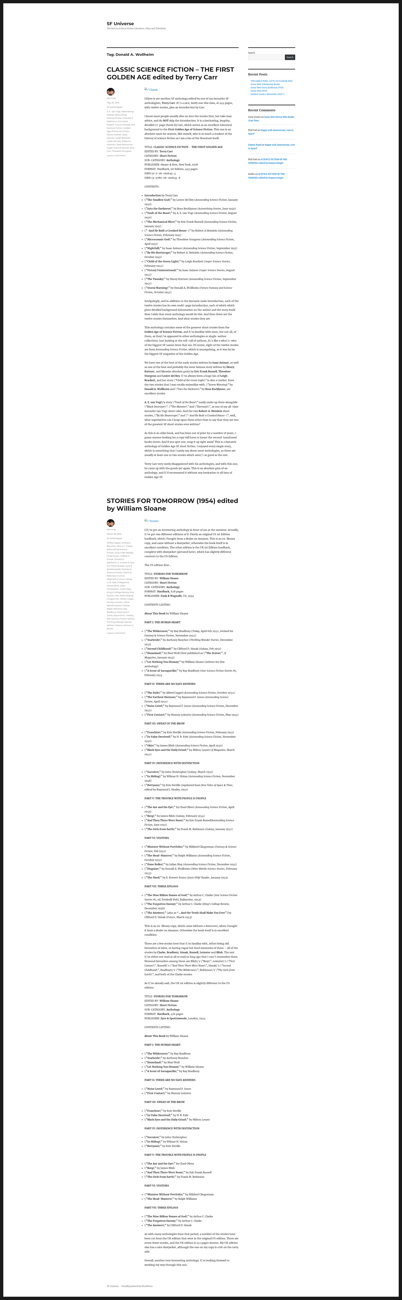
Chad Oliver (113, 556)
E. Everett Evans (126, 562)
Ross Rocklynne (125, 144)
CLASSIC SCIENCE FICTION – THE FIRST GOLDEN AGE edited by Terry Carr (170, 73)
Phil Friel (111, 98)
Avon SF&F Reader (124, 552)
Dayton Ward (254, 145)
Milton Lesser (127, 599)
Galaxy (128, 579)
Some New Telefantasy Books (265, 84)
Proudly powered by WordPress (137, 1286)
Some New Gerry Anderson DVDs (267, 87)
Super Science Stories (118, 147)
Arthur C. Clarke (125, 546)
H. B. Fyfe (111, 582)
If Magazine (123, 582)
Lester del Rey (114, 141)
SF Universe (120, 23)
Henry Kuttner (114, 134)
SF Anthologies (114, 107)
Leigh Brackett (122, 138)
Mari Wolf (120, 595)
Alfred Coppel (114, 542)
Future (120, 579)
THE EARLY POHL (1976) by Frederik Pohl (271, 81)
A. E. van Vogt (113, 111)
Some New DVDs (259, 91)
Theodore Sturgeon (122, 151)
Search (251, 53)
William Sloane (114, 625)
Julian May (125, 589)
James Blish (113, 585)
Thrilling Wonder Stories (119, 622)
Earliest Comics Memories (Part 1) (268, 94)
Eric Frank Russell (116, 566)
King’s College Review (118, 592)
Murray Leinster (115, 602)
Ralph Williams (114, 608)
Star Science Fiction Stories (120, 618)
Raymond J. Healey (123, 615)
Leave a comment (116, 155)
